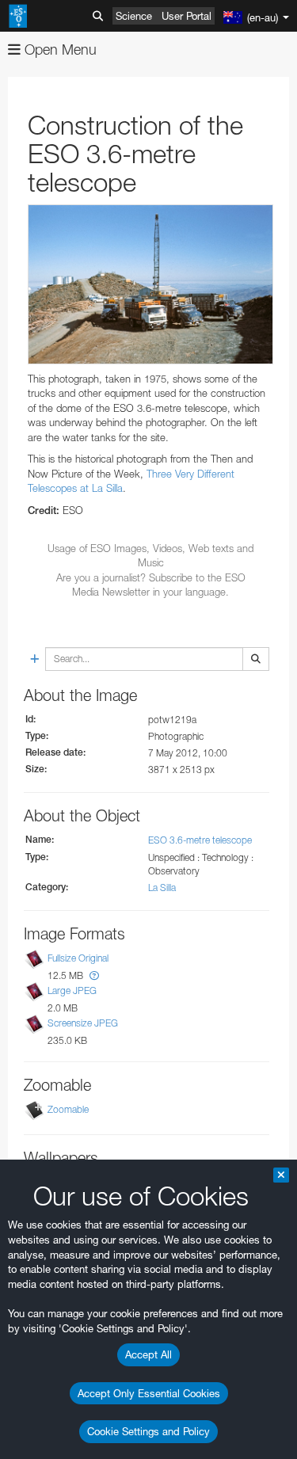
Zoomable (68, 1110)
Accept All (148, 1354)
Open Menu (59, 49)
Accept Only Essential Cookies (149, 1393)
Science (134, 16)
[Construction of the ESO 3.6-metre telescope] (150, 284)
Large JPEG (72, 990)
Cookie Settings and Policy (148, 1431)
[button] (94, 975)
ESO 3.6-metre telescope (200, 840)
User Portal (186, 16)
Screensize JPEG (83, 1023)
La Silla (162, 887)
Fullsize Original (78, 958)
